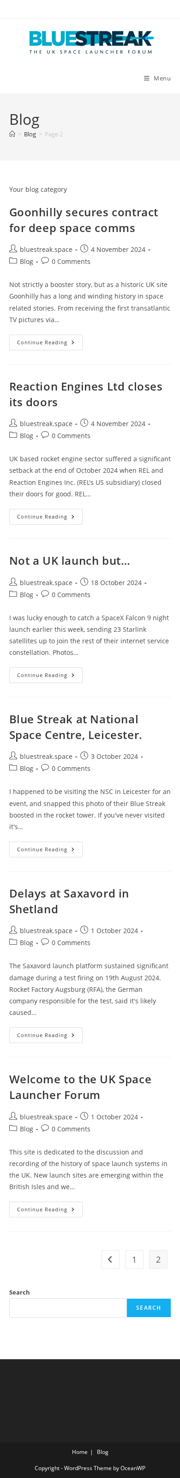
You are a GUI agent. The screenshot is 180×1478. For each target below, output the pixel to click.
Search (19, 1292)
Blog (26, 261)
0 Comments (71, 261)
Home (80, 1452)
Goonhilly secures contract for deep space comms (84, 219)
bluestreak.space (46, 249)
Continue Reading (50, 344)
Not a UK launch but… (70, 560)
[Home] (12, 134)
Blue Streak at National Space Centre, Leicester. (76, 726)
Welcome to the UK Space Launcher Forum (80, 1086)
